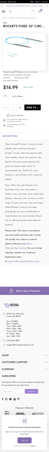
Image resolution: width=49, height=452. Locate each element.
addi (5, 23)
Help (32, 1)
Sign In (37, 1)
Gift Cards (12, 2)
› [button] (47, 5)
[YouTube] (14, 399)
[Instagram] (6, 399)
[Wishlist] (32, 12)
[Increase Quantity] (19, 107)
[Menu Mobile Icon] (3, 11)
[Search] (10, 11)
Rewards (4, 2)
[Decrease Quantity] (5, 107)
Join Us (45, 1)
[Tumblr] (10, 399)
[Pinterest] (18, 399)
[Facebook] (2, 399)
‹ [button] (1, 5)
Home (4, 18)
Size (5, 95)
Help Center (20, 248)
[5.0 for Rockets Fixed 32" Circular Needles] (24, 66)
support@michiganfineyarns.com (23, 261)
